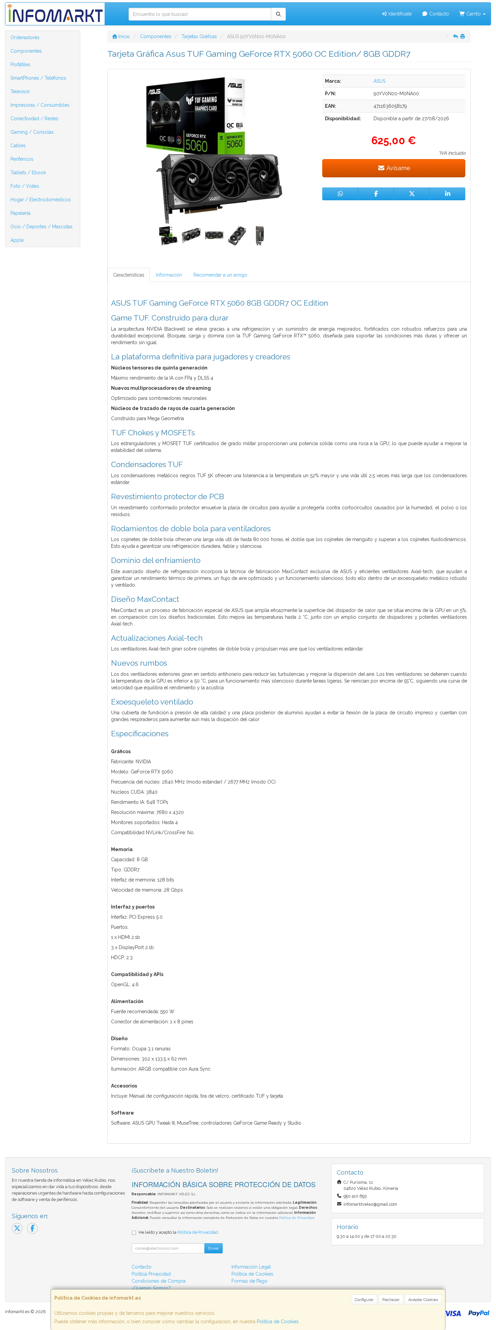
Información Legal (251, 1267)
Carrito (473, 14)
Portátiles (20, 64)
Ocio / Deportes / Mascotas (41, 226)
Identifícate (399, 14)
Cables (18, 145)
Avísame (397, 168)
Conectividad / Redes (34, 118)
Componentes (26, 51)
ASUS (379, 81)
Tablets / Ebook (28, 172)
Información (169, 275)
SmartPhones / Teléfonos (38, 78)
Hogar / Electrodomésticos (40, 199)
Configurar (364, 1299)
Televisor (20, 91)
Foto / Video (24, 186)
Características (128, 275)
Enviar (213, 1248)
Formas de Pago (249, 1281)
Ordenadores (24, 37)
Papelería (20, 213)
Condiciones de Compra (159, 1281)
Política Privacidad (151, 1274)
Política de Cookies (278, 1321)
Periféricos (21, 159)
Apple (17, 240)
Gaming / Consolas (32, 132)
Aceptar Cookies (423, 1299)
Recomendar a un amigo (220, 275)
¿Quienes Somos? (151, 1288)
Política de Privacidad (296, 1218)
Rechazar (390, 1299)
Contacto (438, 14)
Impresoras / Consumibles (40, 105)
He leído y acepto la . (179, 1232)
